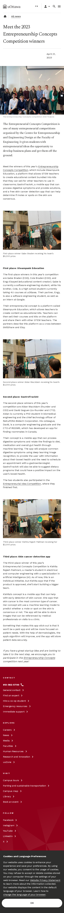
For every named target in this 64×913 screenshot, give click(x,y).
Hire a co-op (14, 700)
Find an (11, 695)
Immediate (13, 711)
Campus (11, 780)
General (11, 690)
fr (36, 6)
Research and (16, 756)
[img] (11, 6)
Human (13, 751)
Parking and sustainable (24, 785)
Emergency (15, 706)
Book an (10, 801)
